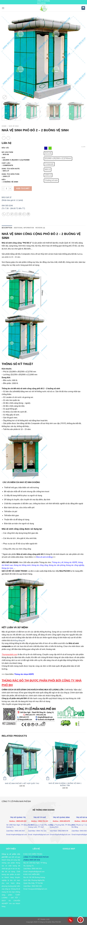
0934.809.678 (65, 821)
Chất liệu (6, 163)
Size (3, 158)
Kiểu (4, 179)
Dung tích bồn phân (10, 174)
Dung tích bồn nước (11, 169)
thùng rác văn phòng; (57, 565)
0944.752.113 (43, 821)
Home (4, 126)
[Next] (81, 58)
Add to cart (22, 188)
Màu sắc (5, 148)
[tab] (7, 228)
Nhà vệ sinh (14, 126)
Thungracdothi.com (9, 654)
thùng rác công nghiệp (75, 565)
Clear (83, 146)
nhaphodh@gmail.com (36, 871)
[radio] (45, 148)
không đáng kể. (19, 640)
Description (7, 228)
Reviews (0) (40, 228)
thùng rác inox (7, 568)
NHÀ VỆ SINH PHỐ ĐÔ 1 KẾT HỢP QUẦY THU (22, 783)
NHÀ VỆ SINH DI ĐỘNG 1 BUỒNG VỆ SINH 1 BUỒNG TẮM (65, 784)
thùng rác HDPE (70, 562)
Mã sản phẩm (7, 152)
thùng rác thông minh (22, 565)
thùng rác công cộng (39, 565)
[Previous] (6, 58)
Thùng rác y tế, (58, 562)
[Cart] (83, 8)
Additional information (24, 228)
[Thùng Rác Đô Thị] (43, 8)
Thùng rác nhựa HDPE (24, 674)
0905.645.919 (21, 821)
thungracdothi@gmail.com (37, 889)
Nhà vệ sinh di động (44, 557)
